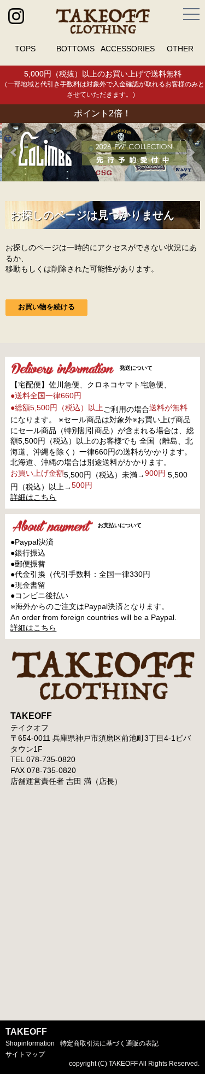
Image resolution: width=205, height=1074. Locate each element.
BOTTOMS (75, 48)
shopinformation (30, 1043)
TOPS (25, 48)
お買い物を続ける (46, 307)
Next (191, 152)
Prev (14, 152)
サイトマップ (25, 1054)
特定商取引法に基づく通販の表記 (109, 1043)
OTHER (180, 48)
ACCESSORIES (128, 48)
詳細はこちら (33, 497)
